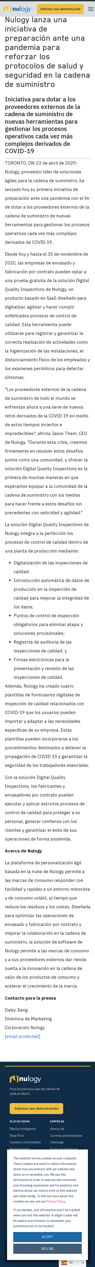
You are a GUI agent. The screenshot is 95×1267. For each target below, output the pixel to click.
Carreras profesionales (66, 1136)
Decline (47, 1249)
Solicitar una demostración (60, 9)
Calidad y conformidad (25, 1142)
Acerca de (57, 1129)
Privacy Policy (55, 1201)
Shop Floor (17, 1136)
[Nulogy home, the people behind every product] (17, 9)
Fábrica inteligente (23, 1129)
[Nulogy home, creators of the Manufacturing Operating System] (25, 1079)
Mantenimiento (20, 1149)
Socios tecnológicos (64, 1149)
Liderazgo (57, 1142)
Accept (47, 1237)
